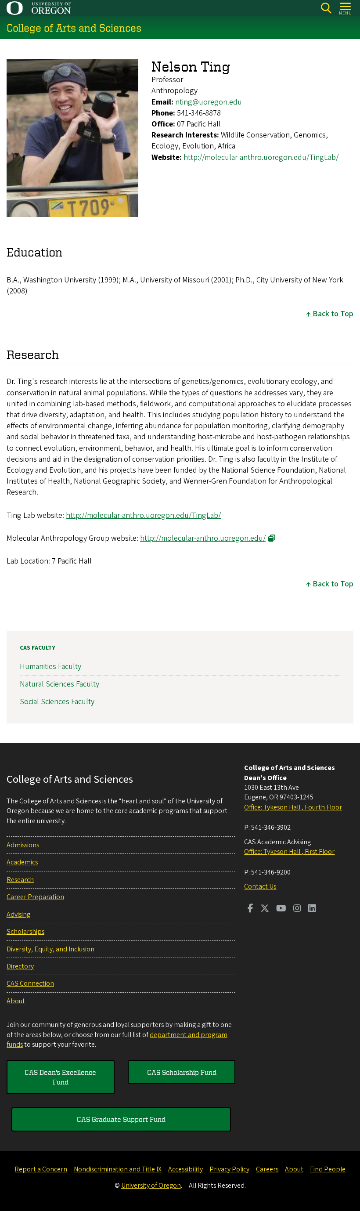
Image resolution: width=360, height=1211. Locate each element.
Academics (22, 862)
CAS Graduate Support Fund (121, 1119)
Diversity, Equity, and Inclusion (50, 949)
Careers (267, 1169)
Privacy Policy (229, 1169)
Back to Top (333, 313)
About (16, 1001)
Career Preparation (35, 897)
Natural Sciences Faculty (59, 684)
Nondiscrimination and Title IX (118, 1169)
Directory (20, 966)
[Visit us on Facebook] (250, 909)
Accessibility (185, 1169)
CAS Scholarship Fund (181, 1072)
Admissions (23, 845)
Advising (18, 914)
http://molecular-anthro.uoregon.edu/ (203, 538)
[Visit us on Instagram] (297, 909)
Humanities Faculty (50, 666)
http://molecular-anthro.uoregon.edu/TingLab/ (261, 157)
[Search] (325, 8)
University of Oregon (151, 1185)
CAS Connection (30, 983)
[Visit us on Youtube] (281, 909)
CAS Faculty (37, 647)
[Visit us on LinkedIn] (312, 909)
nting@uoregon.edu (208, 102)
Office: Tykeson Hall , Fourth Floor (293, 807)
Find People (328, 1169)
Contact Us (260, 886)
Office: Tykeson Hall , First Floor (289, 852)
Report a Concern (40, 1169)
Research (20, 880)
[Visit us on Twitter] (265, 909)
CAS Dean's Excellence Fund (60, 1077)
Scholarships (25, 931)
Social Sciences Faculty (57, 701)
